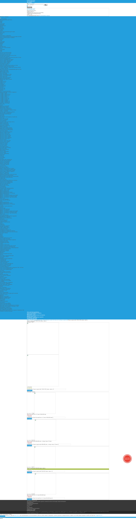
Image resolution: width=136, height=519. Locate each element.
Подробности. (99, 515)
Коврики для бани (4, 241)
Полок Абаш (3, 152)
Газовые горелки (4, 68)
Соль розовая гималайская (6, 263)
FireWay (2, 38)
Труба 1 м (2, 83)
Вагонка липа (3, 148)
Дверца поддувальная (5, 297)
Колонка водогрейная (5, 58)
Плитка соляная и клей (5, 264)
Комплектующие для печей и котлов (9, 65)
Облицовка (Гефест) (5, 63)
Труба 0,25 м (3, 81)
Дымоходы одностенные (6, 79)
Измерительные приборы (6, 258)
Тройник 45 (2, 85)
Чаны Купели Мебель (5, 200)
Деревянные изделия (5, 217)
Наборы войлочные (4, 244)
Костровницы (3, 287)
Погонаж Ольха (4, 130)
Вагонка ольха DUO (5, 138)
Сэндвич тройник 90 (5, 102)
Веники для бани (4, 274)
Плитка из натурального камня (7, 170)
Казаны (2, 291)
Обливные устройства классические (8, 231)
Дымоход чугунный (4, 106)
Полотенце (2, 278)
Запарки (2, 257)
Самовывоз (63, 501)
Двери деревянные (4, 191)
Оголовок (2, 104)
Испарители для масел (5, 272)
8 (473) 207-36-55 (31, 8)
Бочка (1, 233)
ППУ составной (3, 119)
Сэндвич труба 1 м (4, 96)
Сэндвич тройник (4, 100)
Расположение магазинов (33, 508)
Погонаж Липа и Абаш (5, 147)
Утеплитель (3, 165)
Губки (1, 273)
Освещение (3, 186)
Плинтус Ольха (3, 143)
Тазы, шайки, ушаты (5, 227)
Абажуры (2, 219)
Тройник (2, 84)
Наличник (2, 154)
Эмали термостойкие (5, 189)
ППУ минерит (3, 120)
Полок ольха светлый (5, 140)
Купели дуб (2, 208)
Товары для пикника (5, 279)
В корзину (30, 390)
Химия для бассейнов (5, 303)
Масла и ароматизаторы (6, 253)
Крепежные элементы (5, 108)
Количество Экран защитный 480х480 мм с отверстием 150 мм (42, 444)
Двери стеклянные (4, 194)
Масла (1, 254)
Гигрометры (3, 260)
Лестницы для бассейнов (6, 309)
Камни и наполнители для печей (8, 245)
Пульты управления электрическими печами (10, 36)
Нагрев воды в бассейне (6, 308)
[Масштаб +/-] (4, 517)
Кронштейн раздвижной (6, 113)
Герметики (2, 178)
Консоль (2, 115)
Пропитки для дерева (5, 183)
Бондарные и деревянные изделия (8, 216)
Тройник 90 (2, 86)
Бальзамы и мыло (4, 256)
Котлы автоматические (5, 52)
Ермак (1, 26)
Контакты (29, 7)
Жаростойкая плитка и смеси (7, 168)
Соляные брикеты (4, 266)
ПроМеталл (3, 25)
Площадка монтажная (5, 114)
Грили (1, 286)
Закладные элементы (5, 307)
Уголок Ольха (3, 145)
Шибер (1, 90)
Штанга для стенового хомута (7, 112)
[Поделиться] (2, 517)
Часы (1, 223)
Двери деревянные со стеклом (7, 193)
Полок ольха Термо (5, 141)
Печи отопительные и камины (7, 37)
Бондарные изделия (5, 225)
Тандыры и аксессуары (5, 280)
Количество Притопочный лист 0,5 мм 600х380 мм (39, 498)
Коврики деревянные (5, 222)
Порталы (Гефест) (4, 64)
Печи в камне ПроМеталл (6, 60)
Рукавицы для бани (4, 242)
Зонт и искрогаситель (5, 91)
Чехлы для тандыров (5, 283)
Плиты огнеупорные (5, 161)
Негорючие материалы (5, 160)
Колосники (2, 299)
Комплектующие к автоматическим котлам (10, 57)
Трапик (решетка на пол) (6, 237)
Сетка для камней (4, 124)
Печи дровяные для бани (6, 19)
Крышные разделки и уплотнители (8, 174)
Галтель (2, 156)
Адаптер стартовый (5, 103)
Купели (1, 207)
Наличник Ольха (4, 142)
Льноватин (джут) (4, 167)
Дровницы (2, 251)
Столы (1, 205)
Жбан (1, 234)
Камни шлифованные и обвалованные (9, 247)
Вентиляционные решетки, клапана (8, 180)
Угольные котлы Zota (5, 54)
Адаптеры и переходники (6, 127)
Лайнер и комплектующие (6, 311)
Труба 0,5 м (3, 82)
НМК (1, 21)
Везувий (2, 28)
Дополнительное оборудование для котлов (10, 69)
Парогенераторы (4, 70)
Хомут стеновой (4, 111)
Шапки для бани (4, 240)
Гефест (2, 29)
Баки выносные (3, 76)
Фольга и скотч (3, 166)
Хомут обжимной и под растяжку (8, 110)
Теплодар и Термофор (5, 35)
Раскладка (2, 157)
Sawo (1, 34)
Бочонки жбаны (4, 232)
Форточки (2, 198)
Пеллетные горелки (4, 56)
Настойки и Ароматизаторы (7, 255)
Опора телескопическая (6, 109)
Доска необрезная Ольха (6, 131)
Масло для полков (4, 185)
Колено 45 (2, 88)
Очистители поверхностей (6, 268)
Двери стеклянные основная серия (8, 196)
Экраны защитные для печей (7, 66)
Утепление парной (4, 164)
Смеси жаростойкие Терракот (7, 171)
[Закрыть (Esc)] (0, 517)
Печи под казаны (4, 292)
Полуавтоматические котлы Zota (8, 55)
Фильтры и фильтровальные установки (9, 305)
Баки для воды (3, 73)
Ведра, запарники (4, 226)
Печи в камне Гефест (5, 62)
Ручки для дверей (4, 199)
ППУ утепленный (4, 118)
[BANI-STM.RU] (30, 3)
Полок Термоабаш (4, 153)
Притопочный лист (4, 123)
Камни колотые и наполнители (7, 246)
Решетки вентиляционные (6, 182)
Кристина (2, 32)
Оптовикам (29, 507)
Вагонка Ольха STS (4, 133)
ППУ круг (2, 117)
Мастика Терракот (4, 172)
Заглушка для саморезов (6, 159)
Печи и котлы (3, 18)
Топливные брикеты (5, 289)
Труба (1, 80)
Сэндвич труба (3, 93)
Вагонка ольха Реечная (5, 137)
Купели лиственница (5, 209)
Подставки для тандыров (6, 284)
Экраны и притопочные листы (7, 121)
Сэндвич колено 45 (4, 98)
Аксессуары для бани (5, 238)
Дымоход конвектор (5, 125)
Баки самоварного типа (5, 74)
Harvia (1, 30)
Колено (2, 87)
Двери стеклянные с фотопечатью (8, 197)
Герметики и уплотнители (6, 177)
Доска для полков (4, 149)
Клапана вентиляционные (6, 181)
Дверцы (2, 295)
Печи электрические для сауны (7, 31)
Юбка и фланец (4, 126)
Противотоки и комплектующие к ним (9, 306)
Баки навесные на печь (5, 77)
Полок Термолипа (4, 151)
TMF (1, 22)
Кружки (2, 236)
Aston (1, 20)
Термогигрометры (4, 261)
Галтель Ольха (3, 144)
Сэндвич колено (4, 97)
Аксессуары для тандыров (6, 282)
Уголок (1, 158)
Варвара (2, 24)
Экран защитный (4, 122)
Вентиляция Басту (4, 72)
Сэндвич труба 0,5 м (5, 95)
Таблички (2, 224)
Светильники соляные (5, 265)
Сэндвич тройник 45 (5, 101)
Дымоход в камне (4, 107)
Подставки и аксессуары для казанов (9, 293)
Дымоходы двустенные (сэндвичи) (8, 92)
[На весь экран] (3, 517)
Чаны (1, 201)
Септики (2, 270)
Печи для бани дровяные (33, 312)
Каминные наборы (4, 249)
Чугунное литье (4, 294)
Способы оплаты (52, 501)
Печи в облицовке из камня (6, 59)
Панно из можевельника (6, 218)
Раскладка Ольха (4, 146)
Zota (1, 48)
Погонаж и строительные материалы (36, 315)
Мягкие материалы (4, 162)
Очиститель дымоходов (6, 269)
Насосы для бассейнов (5, 304)
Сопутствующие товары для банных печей (10, 67)
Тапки (1, 243)
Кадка (1, 235)
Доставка (58, 501)
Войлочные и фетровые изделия (8, 239)
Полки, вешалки (4, 220)
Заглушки (2, 115)
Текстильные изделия (5, 275)
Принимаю (2, 516)
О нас (28, 506)
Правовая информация (32, 503)
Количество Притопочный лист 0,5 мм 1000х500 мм (39, 417)
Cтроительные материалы (6, 129)
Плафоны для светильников (7, 188)
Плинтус (2, 155)
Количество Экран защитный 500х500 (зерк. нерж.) (39, 471)
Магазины (29, 2)
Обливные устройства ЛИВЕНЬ (7, 230)
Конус (1, 105)
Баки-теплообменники (5, 75)
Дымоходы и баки (4, 71)
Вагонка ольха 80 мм (5, 134)
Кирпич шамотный (4, 163)
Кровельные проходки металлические (9, 176)
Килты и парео (3, 277)
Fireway (2, 27)
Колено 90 (2, 89)
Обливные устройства (5, 229)
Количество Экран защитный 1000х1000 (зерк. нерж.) (40, 389)
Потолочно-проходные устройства (8, 116)
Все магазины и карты (44, 15)
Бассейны (2, 302)
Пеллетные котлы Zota (5, 53)
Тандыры (2, 281)
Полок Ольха (3, 139)
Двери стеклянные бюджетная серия (9, 195)
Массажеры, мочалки (5, 271)
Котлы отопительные (5, 47)
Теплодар (2, 23)
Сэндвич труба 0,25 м (5, 94)
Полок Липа (3, 150)
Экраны (2, 252)
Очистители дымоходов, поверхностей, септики (11, 267)
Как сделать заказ (43, 501)
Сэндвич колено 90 (4, 99)
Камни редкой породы (5, 248)
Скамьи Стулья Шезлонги (6, 206)
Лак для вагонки (4, 184)
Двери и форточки (4, 190)
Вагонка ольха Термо (5, 136)
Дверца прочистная (4, 298)
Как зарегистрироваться (33, 501)
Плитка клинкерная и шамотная (7, 169)
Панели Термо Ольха (5, 132)
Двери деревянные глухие (6, 192)
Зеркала (2, 224)
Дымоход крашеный (5, 78)
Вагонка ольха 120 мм (5, 135)
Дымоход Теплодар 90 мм (6, 128)
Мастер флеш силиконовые (6, 175)
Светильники (3, 187)
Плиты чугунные (4, 301)
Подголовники (3, 221)
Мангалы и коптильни (5, 288)
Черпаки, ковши (4, 228)
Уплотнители (3, 179)
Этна (1, 44)
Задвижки (2, 300)
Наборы (2, 276)
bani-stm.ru (16, 515)
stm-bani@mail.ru (31, 1)
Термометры (3, 259)
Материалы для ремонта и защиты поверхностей (12, 310)
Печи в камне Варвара (5, 61)
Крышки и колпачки (4, 285)
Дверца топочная (4, 296)
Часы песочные (3, 262)
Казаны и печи (3, 290)
